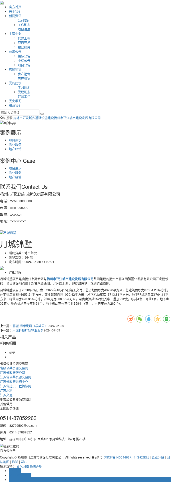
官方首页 (15, 6)
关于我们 (15, 11)
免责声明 (36, 466)
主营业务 (15, 33)
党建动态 (24, 91)
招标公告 (24, 56)
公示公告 (15, 51)
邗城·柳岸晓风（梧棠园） (30, 325)
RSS (15, 461)
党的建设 (15, 83)
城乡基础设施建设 (41, 117)
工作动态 (24, 24)
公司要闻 (24, 20)
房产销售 (24, 74)
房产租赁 (24, 78)
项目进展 (24, 29)
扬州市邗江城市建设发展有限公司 (77, 117)
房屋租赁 (15, 69)
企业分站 (158, 457)
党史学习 (15, 100)
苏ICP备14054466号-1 (120, 457)
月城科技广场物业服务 (28, 330)
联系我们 (15, 105)
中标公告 (24, 60)
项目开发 (24, 42)
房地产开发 (21, 117)
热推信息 (142, 457)
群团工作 (24, 96)
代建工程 (24, 38)
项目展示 (15, 140)
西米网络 (22, 466)
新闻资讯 (15, 15)
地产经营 (15, 148)
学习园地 (24, 87)
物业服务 (24, 47)
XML (24, 461)
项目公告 (24, 65)
